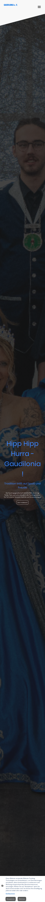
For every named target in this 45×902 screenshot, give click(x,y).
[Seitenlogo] (12, 10)
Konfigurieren (10, 893)
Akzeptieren (11, 899)
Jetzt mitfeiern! (22, 502)
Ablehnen (22, 899)
